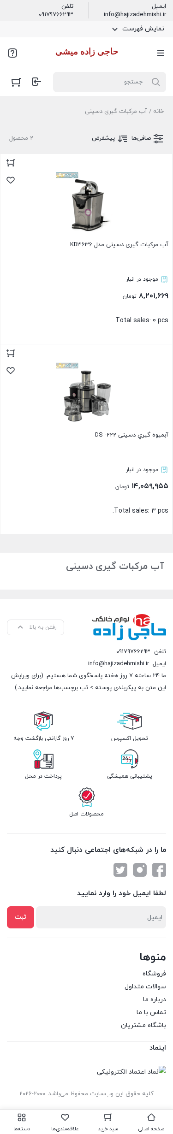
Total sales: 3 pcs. (131, 473)
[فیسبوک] (159, 870)
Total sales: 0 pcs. (119, 283)
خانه (158, 111)
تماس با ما (151, 1012)
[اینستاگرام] (140, 870)
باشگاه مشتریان (143, 1025)
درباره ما (154, 999)
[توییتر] (120, 870)
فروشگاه (154, 973)
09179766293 (56, 15)
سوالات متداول (145, 986)
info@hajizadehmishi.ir (135, 15)
